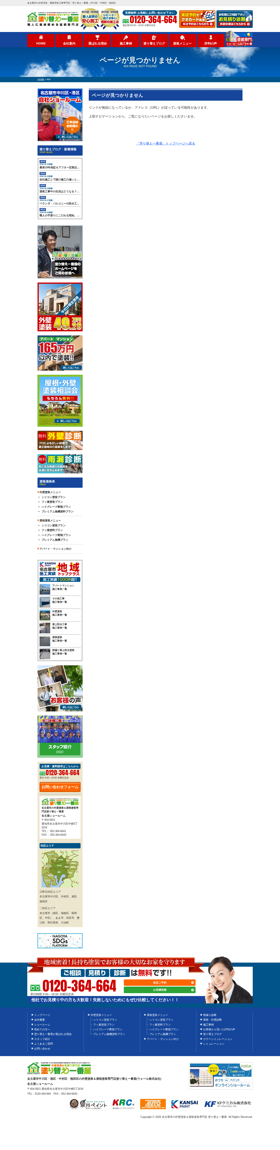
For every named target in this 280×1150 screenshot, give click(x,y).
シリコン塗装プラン (54, 497)
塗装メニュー (182, 43)
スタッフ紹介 (42, 1039)
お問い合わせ (42, 1048)
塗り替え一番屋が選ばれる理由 (53, 1034)
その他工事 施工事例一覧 (59, 600)
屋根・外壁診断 (212, 1019)
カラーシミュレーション (217, 1039)
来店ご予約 (159, 982)
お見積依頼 (159, 989)
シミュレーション (213, 1043)
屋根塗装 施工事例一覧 (59, 639)
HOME (41, 43)
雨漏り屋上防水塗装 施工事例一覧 (63, 652)
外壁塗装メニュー (101, 1015)
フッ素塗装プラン (52, 501)
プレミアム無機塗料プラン (58, 511)
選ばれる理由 (97, 43)
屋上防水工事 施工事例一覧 (59, 626)
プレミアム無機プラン (55, 539)
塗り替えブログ (154, 43)
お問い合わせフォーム (60, 787)
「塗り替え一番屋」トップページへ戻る (165, 143)
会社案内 (69, 43)
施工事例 (126, 43)
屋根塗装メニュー (157, 1015)
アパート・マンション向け (56, 548)
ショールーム (42, 1024)
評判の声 (211, 43)
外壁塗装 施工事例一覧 (59, 613)
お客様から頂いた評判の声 (219, 1029)
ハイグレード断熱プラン (56, 506)
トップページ (42, 1015)
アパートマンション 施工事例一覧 (63, 587)
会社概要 (39, 1019)
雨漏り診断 (209, 1015)
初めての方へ (42, 1029)
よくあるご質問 (43, 1043)
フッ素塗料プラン (52, 530)
